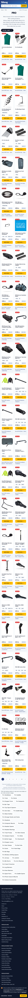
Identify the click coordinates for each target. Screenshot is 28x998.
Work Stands (17, 122)
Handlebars (4, 246)
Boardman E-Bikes (5, 978)
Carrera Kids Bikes (6, 965)
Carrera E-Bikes (5, 954)
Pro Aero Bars (6, 810)
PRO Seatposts (21, 400)
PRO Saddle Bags (8, 183)
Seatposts (17, 401)
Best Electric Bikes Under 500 (8, 984)
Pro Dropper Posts (7, 801)
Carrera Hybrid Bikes (6, 950)
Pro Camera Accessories (9, 880)
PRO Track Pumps (8, 586)
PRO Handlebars (8, 245)
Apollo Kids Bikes (5, 931)
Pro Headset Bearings (8, 829)
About (3, 905)
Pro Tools (5, 798)
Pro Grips (20, 823)
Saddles (17, 494)
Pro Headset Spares (8, 826)
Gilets (11, 59)
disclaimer (24, 992)
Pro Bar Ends (18, 845)
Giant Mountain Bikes (6, 982)
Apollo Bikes (4, 935)
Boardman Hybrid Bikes (7, 948)
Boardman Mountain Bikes (7, 976)
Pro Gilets (20, 836)
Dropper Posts (21, 556)
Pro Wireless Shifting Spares (10, 854)
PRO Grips (20, 152)
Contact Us (4, 903)
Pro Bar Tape (6, 804)
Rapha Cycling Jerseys (6, 939)
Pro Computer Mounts (8, 823)
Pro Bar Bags (6, 851)
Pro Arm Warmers (19, 861)
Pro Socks (5, 848)
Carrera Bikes (4, 929)
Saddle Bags (4, 184)
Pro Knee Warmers (7, 870)
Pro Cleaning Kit (19, 839)
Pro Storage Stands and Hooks (11, 817)
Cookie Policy (4, 910)
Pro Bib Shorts (6, 861)
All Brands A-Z (5, 916)
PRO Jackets (7, 400)
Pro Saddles (17, 795)
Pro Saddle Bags (18, 810)
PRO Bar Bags (21, 307)
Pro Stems (14, 798)
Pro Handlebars (6, 795)
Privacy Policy (5, 908)
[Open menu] (25, 2)
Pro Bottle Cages (7, 839)
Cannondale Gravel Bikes (7, 937)
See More (20, 892)
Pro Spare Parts (6, 873)
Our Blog (3, 914)
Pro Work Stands (20, 832)
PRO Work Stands (21, 121)
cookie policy (19, 989)
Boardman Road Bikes (6, 980)
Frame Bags (17, 184)
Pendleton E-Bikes (5, 956)
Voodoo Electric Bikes (6, 961)
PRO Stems (7, 276)
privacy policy (6, 990)
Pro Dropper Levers (7, 842)
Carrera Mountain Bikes (7, 952)
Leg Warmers (4, 649)
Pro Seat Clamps (7, 845)
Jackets (3, 401)
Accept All (23, 995)
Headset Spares (8, 215)
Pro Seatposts (20, 801)
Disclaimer (10, 995)
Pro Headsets (6, 820)
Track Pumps (4, 587)
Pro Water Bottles (7, 814)
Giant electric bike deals (7, 933)
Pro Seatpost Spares (8, 836)
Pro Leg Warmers (7, 867)
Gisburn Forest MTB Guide (7, 920)
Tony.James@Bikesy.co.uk (7, 901)
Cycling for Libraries (6, 918)
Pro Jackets (15, 858)
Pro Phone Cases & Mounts (10, 876)
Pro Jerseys (5, 858)
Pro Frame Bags (15, 848)
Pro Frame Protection (8, 864)
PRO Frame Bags (21, 183)
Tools (24, 59)
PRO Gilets (7, 59)
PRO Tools (20, 59)
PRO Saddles (20, 493)
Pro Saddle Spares (20, 873)
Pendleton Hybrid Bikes (7, 958)
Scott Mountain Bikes (6, 967)
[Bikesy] (4, 2)
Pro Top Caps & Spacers (9, 807)
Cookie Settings (4, 995)
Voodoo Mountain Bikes (7, 969)
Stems (11, 276)
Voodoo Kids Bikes (6, 963)
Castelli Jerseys (5, 941)
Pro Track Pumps (7, 832)
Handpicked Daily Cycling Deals (8, 927)
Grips (24, 152)
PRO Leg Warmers (8, 648)
